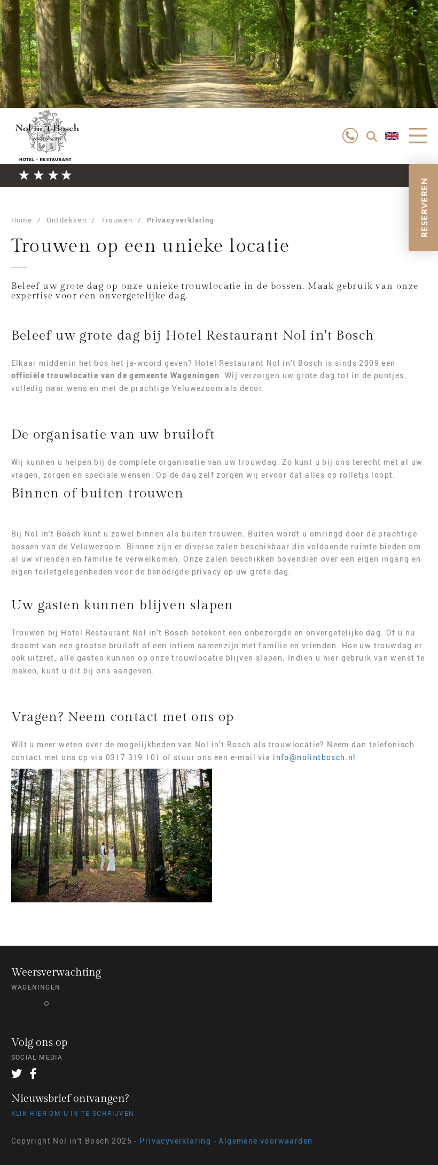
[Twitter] (16, 1073)
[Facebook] (33, 1073)
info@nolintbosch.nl (314, 757)
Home (22, 220)
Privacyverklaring (180, 220)
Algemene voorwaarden (265, 1141)
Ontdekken (66, 220)
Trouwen (117, 220)
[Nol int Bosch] (46, 144)
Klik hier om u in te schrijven (73, 1113)
